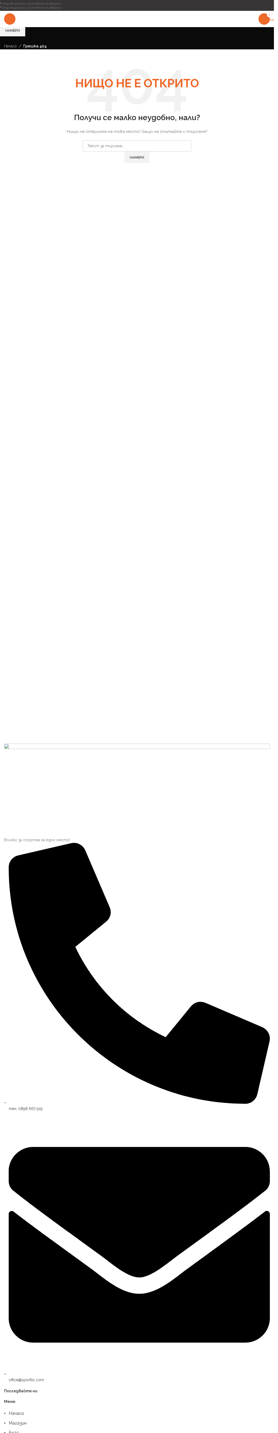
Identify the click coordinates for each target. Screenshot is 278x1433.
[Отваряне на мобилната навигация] (9, 19)
